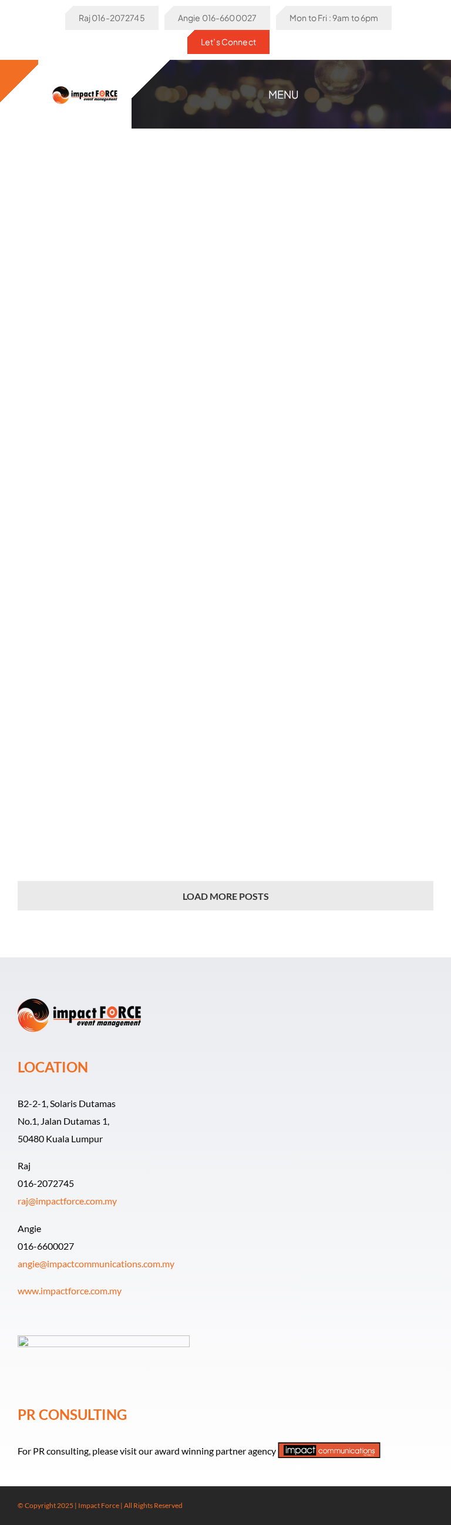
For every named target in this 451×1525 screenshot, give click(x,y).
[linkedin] (429, 1505)
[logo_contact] (85, 85)
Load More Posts (226, 896)
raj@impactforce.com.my (67, 1200)
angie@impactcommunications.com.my (96, 1263)
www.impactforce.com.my (70, 1290)
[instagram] (411, 1505)
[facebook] (392, 1505)
